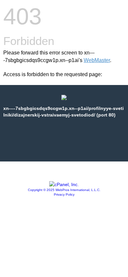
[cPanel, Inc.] (64, 184)
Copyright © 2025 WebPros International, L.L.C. (64, 190)
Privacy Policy (64, 194)
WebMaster (97, 60)
